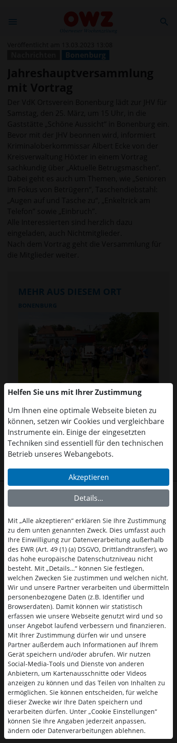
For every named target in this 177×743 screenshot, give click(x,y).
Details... (88, 498)
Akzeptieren (89, 477)
